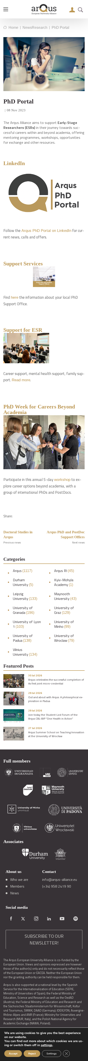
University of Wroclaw (64, 638)
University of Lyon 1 (27, 624)
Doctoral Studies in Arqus (17, 534)
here (14, 297)
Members (17, 886)
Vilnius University (25, 652)
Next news (78, 542)
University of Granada (23, 610)
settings (46, 1045)
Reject (32, 1053)
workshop (62, 480)
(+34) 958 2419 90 (56, 886)
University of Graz (64, 610)
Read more (21, 380)
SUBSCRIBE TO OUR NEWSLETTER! (44, 939)
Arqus (22, 570)
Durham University (23, 582)
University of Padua (23, 638)
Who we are (19, 879)
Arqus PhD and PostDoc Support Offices (66, 534)
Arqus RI (64, 570)
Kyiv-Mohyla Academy (63, 582)
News (14, 893)
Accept (13, 1053)
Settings (51, 1053)
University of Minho (64, 624)
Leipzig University (25, 596)
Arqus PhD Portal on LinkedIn (46, 231)
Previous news (12, 542)
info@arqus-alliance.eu (59, 879)
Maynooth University (65, 596)
